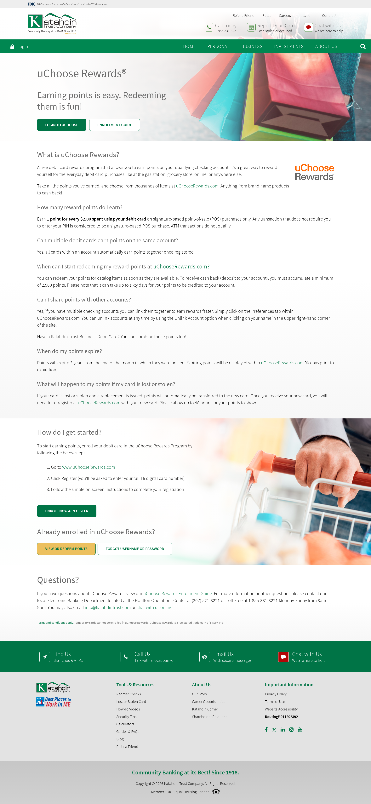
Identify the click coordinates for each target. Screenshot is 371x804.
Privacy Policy (276, 694)
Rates (266, 15)
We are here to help (309, 656)
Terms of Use (275, 701)
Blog (120, 739)
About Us (326, 46)
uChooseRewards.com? (181, 266)
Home (189, 46)
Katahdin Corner (205, 709)
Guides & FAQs (127, 731)
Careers (285, 15)
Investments (289, 46)
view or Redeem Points (66, 548)
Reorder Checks (128, 694)
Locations (306, 15)
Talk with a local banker (154, 656)
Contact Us (330, 15)
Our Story (199, 694)
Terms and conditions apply (55, 622)
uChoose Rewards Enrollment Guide (177, 593)
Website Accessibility (281, 709)
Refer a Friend (243, 15)
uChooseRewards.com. (198, 186)
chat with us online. (155, 607)
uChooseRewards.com (282, 363)
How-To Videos (128, 709)
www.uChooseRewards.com (88, 467)
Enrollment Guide (114, 124)
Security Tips (126, 716)
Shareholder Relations (209, 716)
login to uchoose (61, 124)
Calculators (125, 723)
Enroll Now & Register (66, 511)
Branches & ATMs (68, 656)
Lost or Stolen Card (131, 701)
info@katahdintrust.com (108, 607)
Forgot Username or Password (135, 548)
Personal (218, 46)
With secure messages (232, 656)
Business (252, 46)
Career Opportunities (208, 701)
